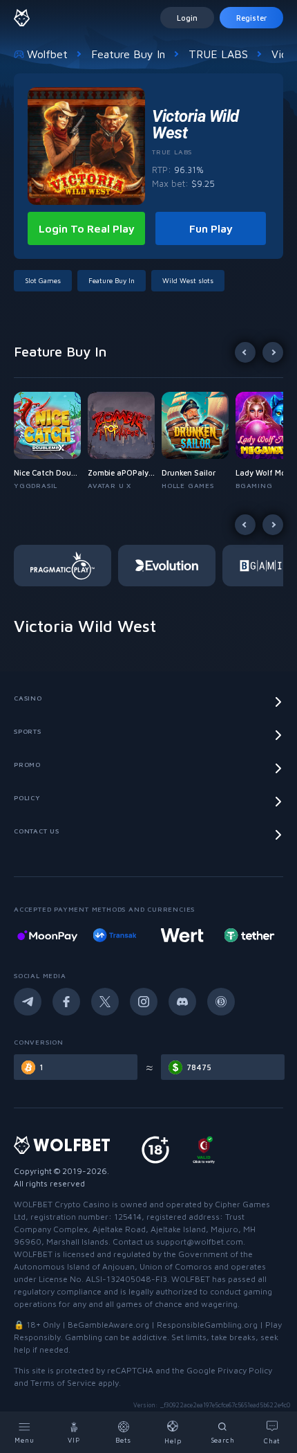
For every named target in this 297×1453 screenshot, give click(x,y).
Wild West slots (187, 280)
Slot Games (43, 280)
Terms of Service (63, 1383)
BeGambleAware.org (108, 1324)
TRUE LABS (218, 54)
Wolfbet (47, 54)
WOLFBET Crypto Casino (62, 1204)
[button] (51, 441)
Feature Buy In (128, 54)
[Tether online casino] (191, 935)
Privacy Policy (245, 1370)
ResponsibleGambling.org (207, 1324)
